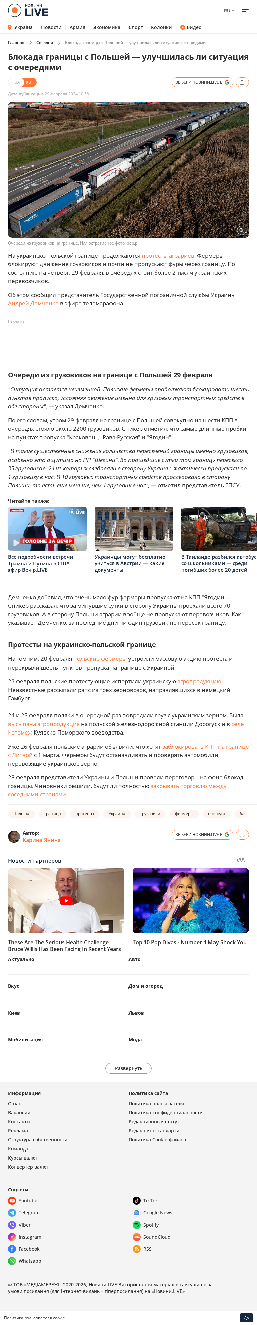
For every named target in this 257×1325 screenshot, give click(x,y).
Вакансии (19, 1112)
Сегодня (44, 42)
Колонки (161, 27)
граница (52, 813)
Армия (77, 27)
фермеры (184, 813)
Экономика (106, 27)
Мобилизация (25, 1039)
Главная (16, 42)
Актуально (21, 959)
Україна (23, 27)
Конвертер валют (28, 1167)
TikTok (150, 1200)
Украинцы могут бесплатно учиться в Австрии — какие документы (130, 563)
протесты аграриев (168, 255)
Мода (135, 1039)
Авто (134, 959)
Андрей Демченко (33, 303)
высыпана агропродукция (44, 724)
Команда (18, 1148)
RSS (147, 1249)
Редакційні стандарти (153, 1130)
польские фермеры (100, 658)
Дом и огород (145, 986)
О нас (14, 1103)
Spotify (151, 1225)
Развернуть (128, 1068)
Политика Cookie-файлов (157, 1139)
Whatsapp (30, 1261)
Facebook (29, 1249)
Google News (157, 1212)
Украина (117, 813)
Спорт (135, 27)
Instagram (30, 1237)
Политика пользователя (156, 1103)
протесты (85, 813)
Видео (194, 27)
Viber (25, 1225)
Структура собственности (37, 1139)
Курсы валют (23, 1158)
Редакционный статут (153, 1121)
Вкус (13, 986)
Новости (51, 27)
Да (246, 1318)
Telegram (29, 1212)
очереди (216, 813)
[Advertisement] (130, 342)
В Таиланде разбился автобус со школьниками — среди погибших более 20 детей (218, 563)
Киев (14, 1012)
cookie (59, 1318)
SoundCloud (157, 1237)
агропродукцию (199, 681)
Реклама (18, 1130)
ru (227, 10)
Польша (21, 813)
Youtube (28, 1200)
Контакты (19, 1121)
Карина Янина (42, 840)
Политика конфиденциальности (165, 1112)
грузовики (150, 813)
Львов (136, 1012)
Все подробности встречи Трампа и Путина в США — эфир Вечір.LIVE (42, 563)
